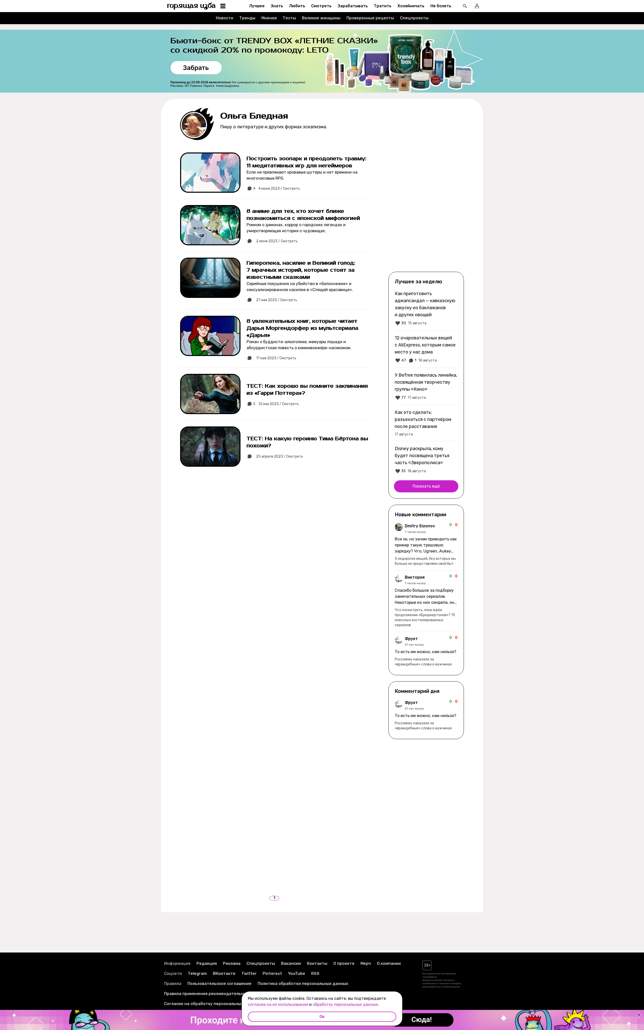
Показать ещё (426, 486)
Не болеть (440, 6)
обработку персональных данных (345, 1004)
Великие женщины (321, 18)
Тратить (382, 6)
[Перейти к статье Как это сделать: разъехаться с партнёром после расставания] (426, 423)
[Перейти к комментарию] (426, 544)
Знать (277, 6)
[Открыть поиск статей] (465, 6)
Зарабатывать (353, 6)
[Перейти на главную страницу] (191, 6)
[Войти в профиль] (477, 6)
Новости (224, 18)
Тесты (289, 18)
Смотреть (321, 6)
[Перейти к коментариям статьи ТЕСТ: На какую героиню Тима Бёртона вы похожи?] (250, 456)
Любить (297, 6)
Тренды (247, 18)
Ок (322, 1016)
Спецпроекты (414, 18)
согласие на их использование (278, 1004)
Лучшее (257, 6)
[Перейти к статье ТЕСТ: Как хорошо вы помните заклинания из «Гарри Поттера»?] (274, 394)
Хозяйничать (410, 6)
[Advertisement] (426, 189)
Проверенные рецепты (370, 18)
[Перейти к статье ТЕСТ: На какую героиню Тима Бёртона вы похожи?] (274, 446)
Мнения (269, 18)
